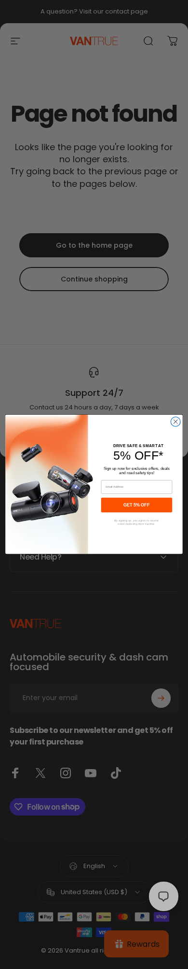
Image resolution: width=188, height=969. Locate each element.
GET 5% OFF (136, 505)
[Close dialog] (175, 422)
